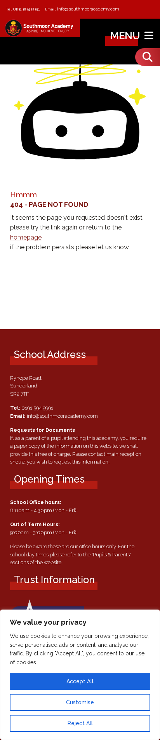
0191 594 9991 (26, 9)
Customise (80, 702)
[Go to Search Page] (147, 57)
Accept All (80, 681)
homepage (26, 237)
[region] (80, 675)
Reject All (80, 723)
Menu (126, 36)
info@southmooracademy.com (88, 9)
